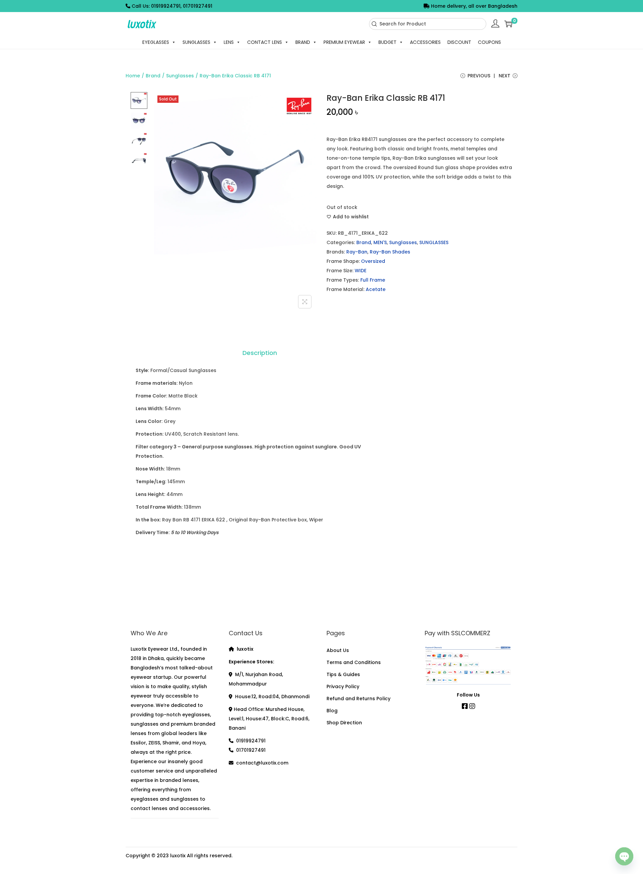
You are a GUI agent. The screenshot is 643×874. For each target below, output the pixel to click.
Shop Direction (344, 722)
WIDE (360, 270)
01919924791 (251, 740)
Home (133, 75)
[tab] (259, 353)
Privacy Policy (343, 686)
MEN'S (380, 242)
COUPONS (489, 42)
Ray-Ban (356, 251)
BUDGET (387, 42)
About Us (338, 650)
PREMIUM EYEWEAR (344, 42)
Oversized (373, 261)
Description (259, 353)
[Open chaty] (624, 856)
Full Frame (372, 280)
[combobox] (427, 24)
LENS (229, 42)
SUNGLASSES (196, 42)
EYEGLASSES (155, 42)
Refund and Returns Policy (358, 698)
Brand (153, 75)
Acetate (375, 289)
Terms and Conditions (354, 662)
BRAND (302, 42)
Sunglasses (180, 75)
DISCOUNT (459, 42)
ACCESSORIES (425, 42)
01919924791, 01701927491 (181, 6)
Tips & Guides (343, 674)
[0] (508, 24)
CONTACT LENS (264, 42)
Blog (332, 710)
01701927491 (251, 750)
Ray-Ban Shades (390, 251)
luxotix (178, 855)
